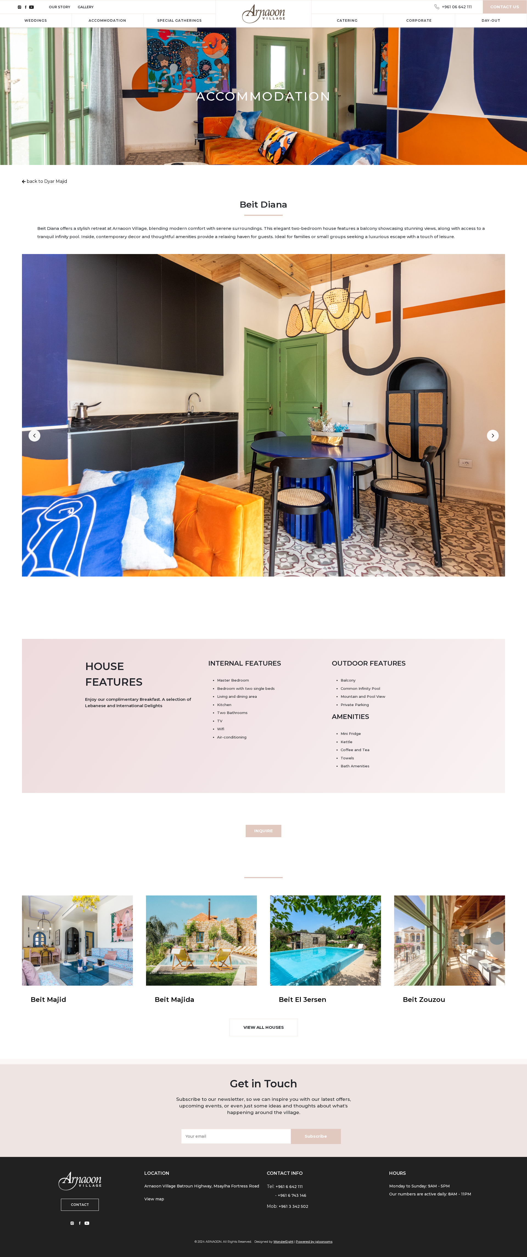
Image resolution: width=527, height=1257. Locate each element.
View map (154, 1199)
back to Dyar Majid (46, 181)
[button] (34, 435)
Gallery (86, 7)
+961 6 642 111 (289, 1186)
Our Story (60, 7)
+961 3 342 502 (293, 1206)
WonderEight (283, 1242)
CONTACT (80, 1205)
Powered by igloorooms (314, 1242)
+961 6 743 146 (292, 1195)
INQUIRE (263, 830)
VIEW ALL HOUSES (263, 1027)
